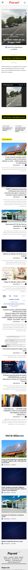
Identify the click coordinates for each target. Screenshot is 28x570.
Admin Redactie (18, 47)
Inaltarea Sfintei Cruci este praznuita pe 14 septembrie (7, 129)
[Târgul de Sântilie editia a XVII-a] (14, 274)
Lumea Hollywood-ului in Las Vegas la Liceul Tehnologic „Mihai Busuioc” (20, 129)
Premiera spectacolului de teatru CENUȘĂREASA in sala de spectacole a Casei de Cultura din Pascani (14, 378)
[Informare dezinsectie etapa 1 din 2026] (14, 340)
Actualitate (14, 36)
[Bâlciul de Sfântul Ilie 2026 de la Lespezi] (14, 246)
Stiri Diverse (19, 34)
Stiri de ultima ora (6, 139)
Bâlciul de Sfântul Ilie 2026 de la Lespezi (12, 541)
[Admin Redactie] (6, 47)
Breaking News (7, 34)
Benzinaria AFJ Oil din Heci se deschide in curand (16, 225)
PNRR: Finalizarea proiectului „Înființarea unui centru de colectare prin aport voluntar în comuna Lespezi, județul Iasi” (15, 192)
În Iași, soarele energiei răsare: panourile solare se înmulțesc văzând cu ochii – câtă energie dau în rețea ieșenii (14, 160)
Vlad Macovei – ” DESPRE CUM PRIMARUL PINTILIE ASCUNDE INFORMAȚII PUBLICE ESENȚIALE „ (15, 412)
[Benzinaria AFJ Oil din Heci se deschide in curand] (14, 216)
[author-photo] (3, 465)
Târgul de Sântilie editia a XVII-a (15, 282)
